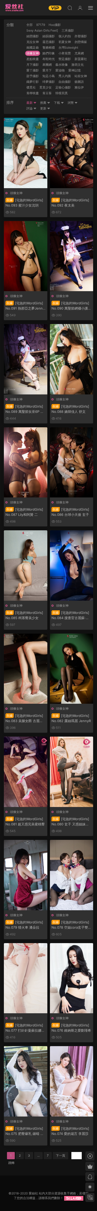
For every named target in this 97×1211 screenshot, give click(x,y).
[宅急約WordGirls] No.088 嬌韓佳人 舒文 (70, 409)
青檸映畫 (32, 93)
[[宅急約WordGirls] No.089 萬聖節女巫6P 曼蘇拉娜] (25, 359)
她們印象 (48, 53)
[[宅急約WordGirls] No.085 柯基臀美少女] (25, 565)
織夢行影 (32, 82)
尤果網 (79, 53)
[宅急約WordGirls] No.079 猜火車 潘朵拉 (24, 924)
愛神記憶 (74, 70)
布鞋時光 (48, 59)
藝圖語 (79, 82)
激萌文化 (77, 65)
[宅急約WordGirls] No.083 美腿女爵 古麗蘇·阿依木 (24, 718)
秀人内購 (64, 76)
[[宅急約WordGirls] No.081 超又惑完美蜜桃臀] (25, 772)
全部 (29, 25)
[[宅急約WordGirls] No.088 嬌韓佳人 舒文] (71, 359)
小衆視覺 (64, 53)
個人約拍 (64, 36)
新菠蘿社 (80, 59)
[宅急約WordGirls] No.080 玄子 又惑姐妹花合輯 (70, 822)
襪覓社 (31, 87)
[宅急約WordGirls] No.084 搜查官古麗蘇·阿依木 (70, 615)
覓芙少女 (45, 87)
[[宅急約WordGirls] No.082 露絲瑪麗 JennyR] (71, 669)
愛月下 (47, 70)
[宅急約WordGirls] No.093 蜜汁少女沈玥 (24, 202)
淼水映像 (61, 65)
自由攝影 (64, 82)
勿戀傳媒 (80, 42)
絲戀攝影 (32, 36)
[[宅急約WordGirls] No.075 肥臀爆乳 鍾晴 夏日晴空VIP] (25, 1081)
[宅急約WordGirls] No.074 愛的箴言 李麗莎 (70, 1131)
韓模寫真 (61, 93)
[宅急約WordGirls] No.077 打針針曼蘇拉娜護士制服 (25, 1028)
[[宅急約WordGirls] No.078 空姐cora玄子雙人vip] (71, 875)
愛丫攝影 (32, 70)
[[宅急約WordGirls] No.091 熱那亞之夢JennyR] (25, 256)
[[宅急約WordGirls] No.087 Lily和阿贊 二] (25, 462)
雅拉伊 (79, 87)
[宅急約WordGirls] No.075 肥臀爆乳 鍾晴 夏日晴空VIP (24, 1131)
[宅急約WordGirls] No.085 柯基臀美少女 (24, 615)
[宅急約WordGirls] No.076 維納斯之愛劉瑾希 (71, 1027)
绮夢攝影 (48, 82)
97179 (40, 25)
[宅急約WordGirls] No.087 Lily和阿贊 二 (24, 512)
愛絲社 (14, 8)
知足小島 (48, 76)
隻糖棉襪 (48, 47)
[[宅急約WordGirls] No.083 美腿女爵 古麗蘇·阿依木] (25, 669)
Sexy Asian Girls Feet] (42, 30)
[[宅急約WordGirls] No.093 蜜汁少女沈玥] (25, 153)
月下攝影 (32, 65)
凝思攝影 (48, 42)
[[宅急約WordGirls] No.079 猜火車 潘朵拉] (25, 875)
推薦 (43, 103)
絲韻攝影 (48, 36)
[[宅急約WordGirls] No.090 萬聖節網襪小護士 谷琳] (71, 256)
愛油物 (60, 70)
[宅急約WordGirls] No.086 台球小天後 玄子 (70, 512)
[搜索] (69, 7)
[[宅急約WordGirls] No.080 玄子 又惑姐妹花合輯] (71, 772)
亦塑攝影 (80, 36)
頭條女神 (32, 53)
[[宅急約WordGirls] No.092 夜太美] (71, 153)
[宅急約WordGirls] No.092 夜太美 (70, 202)
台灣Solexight (68, 47)
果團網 (47, 65)
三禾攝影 (68, 30)
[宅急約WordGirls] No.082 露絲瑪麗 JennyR (71, 718)
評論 (29, 108)
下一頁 (60, 1155)
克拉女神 (32, 42)
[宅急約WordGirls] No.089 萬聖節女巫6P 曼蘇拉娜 (24, 409)
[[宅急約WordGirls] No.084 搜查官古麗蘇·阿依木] (71, 565)
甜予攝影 (32, 76)
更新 (43, 108)
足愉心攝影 (63, 87)
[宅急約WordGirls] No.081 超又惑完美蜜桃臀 (25, 821)
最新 (29, 103)
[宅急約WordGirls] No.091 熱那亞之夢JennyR (24, 306)
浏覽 (71, 103)
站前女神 (80, 76)
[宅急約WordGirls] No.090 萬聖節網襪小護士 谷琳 (71, 306)
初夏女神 (64, 42)
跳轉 (11, 1163)
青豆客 (47, 93)
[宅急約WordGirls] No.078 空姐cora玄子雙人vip (71, 925)
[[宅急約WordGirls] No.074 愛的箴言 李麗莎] (71, 1081)
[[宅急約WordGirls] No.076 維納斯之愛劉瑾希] (71, 978)
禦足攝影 (64, 59)
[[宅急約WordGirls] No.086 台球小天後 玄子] (71, 462)
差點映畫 (32, 59)
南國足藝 (32, 47)
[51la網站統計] (73, 1198)
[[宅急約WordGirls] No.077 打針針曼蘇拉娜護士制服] (25, 978)
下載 (57, 103)
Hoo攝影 (55, 25)
